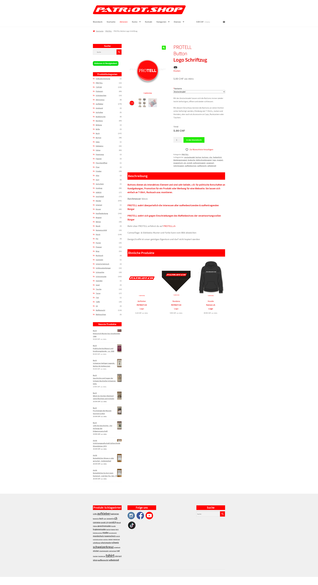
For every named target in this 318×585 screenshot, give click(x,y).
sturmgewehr (104, 551)
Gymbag (99, 188)
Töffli (98, 302)
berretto (96, 519)
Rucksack (99, 255)
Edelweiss (99, 146)
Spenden (99, 281)
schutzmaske (105, 542)
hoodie (113, 526)
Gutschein (100, 184)
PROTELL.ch (169, 226)
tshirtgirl (118, 556)
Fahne (98, 150)
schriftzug (96, 543)
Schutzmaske (101, 276)
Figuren (99, 159)
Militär (98, 222)
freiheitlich (217, 157)
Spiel (98, 285)
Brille (98, 129)
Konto (134, 22)
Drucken (176, 71)
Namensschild (101, 230)
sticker (96, 551)
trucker (95, 556)
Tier (97, 297)
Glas (97, 175)
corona (96, 522)
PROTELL (108, 31)
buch (101, 518)
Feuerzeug (100, 154)
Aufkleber (99, 104)
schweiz (115, 542)
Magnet (99, 217)
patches (105, 539)
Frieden (98, 171)
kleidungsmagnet (180, 160)
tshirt (110, 555)
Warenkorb (97, 22)
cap (105, 519)
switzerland (112, 551)
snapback (117, 547)
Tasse (98, 293)
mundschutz (98, 536)
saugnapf (210, 163)
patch (118, 536)
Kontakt (148, 22)
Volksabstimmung (103, 79)
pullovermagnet (199, 163)
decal (118, 522)
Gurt (97, 180)
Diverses (177, 22)
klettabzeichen (97, 533)
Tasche (98, 289)
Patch (98, 234)
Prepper (99, 247)
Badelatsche (100, 116)
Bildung (99, 125)
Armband (99, 108)
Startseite (111, 22)
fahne (95, 526)
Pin (97, 239)
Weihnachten (101, 314)
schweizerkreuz (103, 547)
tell (118, 551)
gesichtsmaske (104, 526)
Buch (98, 133)
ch (115, 518)
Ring (97, 251)
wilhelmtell (211, 166)
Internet (99, 205)
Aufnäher (99, 112)
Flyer (97, 167)
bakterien (115, 514)
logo (214, 160)
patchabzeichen (98, 539)
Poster (98, 243)
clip (210, 157)
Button (98, 138)
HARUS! (98, 192)
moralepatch (113, 533)
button (198, 157)
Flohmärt (99, 91)
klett (117, 529)
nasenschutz (110, 536)
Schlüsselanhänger (103, 268)
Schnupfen (100, 272)
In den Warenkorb (194, 140)
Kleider (98, 201)
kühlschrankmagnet (204, 160)
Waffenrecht (100, 310)
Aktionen (124, 22)
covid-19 (104, 522)
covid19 (112, 522)
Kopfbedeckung (102, 213)
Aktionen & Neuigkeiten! (105, 63)
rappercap (116, 539)
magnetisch (178, 163)
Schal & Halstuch (102, 264)
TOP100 (99, 87)
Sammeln (99, 260)
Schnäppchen (101, 95)
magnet (220, 160)
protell (189, 163)
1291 (95, 514)
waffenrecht (202, 166)
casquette (110, 519)
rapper (110, 539)
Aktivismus (100, 100)
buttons (205, 157)
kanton (108, 529)
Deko (98, 142)
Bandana (99, 121)
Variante (177, 88)
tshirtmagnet (178, 166)
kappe (113, 529)
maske (105, 532)
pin (185, 163)
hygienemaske (99, 529)
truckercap (101, 556)
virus (95, 560)
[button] (164, 48)
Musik (98, 226)
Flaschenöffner (101, 163)
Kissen (98, 209)
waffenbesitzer (190, 166)
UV (97, 306)
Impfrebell (100, 196)
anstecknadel (189, 157)
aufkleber (103, 513)
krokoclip (191, 160)
